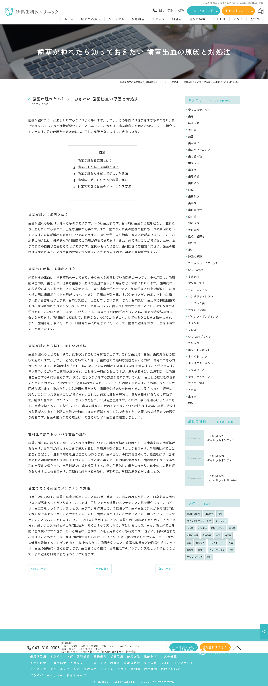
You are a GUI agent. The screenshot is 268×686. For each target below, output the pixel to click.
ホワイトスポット (199, 350)
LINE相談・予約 (203, 11)
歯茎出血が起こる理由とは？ (98, 167)
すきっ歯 (193, 276)
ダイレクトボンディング (203, 316)
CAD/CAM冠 (195, 270)
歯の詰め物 (195, 156)
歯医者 (228, 535)
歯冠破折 (193, 176)
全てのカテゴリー (199, 110)
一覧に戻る (102, 568)
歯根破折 (193, 183)
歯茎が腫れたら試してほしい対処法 (103, 173)
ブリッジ (193, 343)
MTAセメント (217, 528)
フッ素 (190, 528)
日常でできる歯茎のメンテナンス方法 (104, 186)
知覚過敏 (193, 223)
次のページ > (165, 568)
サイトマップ (76, 675)
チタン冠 (193, 323)
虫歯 (189, 542)
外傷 (220, 513)
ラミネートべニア (199, 376)
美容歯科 (193, 230)
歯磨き (192, 203)
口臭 (191, 190)
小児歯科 (202, 528)
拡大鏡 (232, 528)
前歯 (191, 403)
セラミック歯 (196, 303)
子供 (231, 549)
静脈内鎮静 (195, 256)
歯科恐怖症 (195, 210)
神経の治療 (192, 535)
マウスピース (196, 370)
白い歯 (192, 216)
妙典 (218, 535)
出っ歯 (192, 396)
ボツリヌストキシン (200, 363)
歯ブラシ (193, 163)
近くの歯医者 (196, 236)
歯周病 (190, 549)
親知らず (200, 542)
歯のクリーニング (199, 149)
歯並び (192, 170)
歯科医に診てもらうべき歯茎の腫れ (103, 180)
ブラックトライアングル (203, 263)
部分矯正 (193, 243)
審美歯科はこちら (237, 11)
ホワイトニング (197, 356)
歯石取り (193, 196)
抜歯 (191, 136)
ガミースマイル (197, 290)
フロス (192, 330)
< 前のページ (38, 568)
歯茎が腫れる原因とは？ (95, 160)
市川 (209, 557)
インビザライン (217, 549)
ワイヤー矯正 (196, 383)
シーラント (221, 520)
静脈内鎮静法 (193, 513)
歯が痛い (193, 143)
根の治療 (206, 535)
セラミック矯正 (197, 310)
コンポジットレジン (200, 296)
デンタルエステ (194, 557)
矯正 (231, 542)
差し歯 (192, 130)
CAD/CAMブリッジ (199, 336)
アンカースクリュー (200, 283)
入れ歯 (192, 390)
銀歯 (191, 249)
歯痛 (191, 116)
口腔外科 (209, 513)
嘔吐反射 (193, 123)
